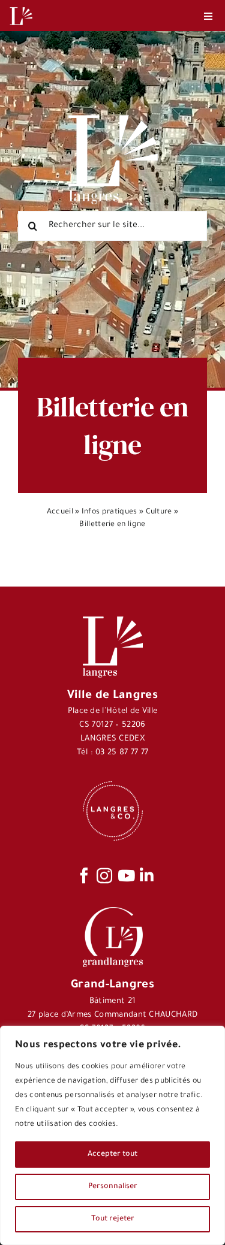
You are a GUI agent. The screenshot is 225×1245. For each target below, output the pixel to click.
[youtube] (126, 875)
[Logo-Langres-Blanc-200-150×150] (21, 7)
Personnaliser (112, 1187)
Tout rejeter (112, 1219)
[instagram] (104, 875)
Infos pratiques (109, 512)
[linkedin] (147, 875)
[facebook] (84, 875)
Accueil (60, 512)
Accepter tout (112, 1154)
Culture (159, 512)
